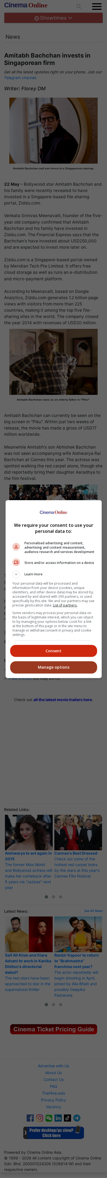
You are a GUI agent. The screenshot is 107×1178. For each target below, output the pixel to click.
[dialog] (53, 589)
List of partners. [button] (65, 605)
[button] (53, 574)
